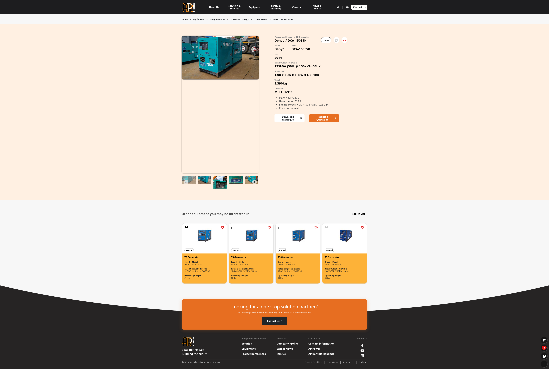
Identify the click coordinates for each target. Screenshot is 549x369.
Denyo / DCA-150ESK (283, 19)
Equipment (198, 19)
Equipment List (217, 19)
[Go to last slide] (186, 182)
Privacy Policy (332, 362)
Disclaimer (363, 362)
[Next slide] (254, 182)
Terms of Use (348, 362)
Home (185, 19)
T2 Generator (260, 19)
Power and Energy (240, 19)
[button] (336, 40)
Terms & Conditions (313, 362)
